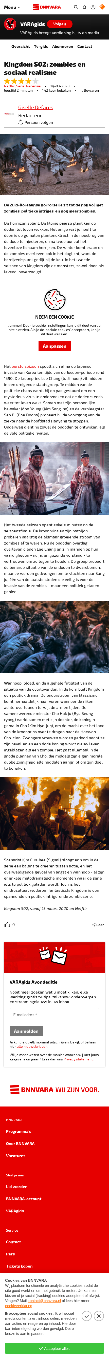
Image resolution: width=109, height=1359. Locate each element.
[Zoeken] (76, 7)
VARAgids (32, 24)
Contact (84, 46)
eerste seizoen (25, 366)
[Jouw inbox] (84, 7)
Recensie (33, 86)
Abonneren (62, 46)
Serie (21, 86)
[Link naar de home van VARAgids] (10, 24)
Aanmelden (26, 1031)
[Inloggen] (93, 7)
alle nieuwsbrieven (32, 1046)
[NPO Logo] (102, 7)
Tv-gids (41, 46)
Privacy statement (78, 1059)
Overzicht (20, 46)
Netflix (10, 86)
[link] (9, 114)
